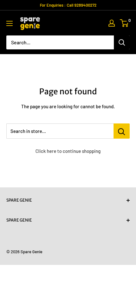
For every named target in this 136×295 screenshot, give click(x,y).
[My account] (111, 23)
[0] (124, 23)
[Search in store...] (122, 131)
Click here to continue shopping (68, 151)
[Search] (122, 42)
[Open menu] (9, 23)
